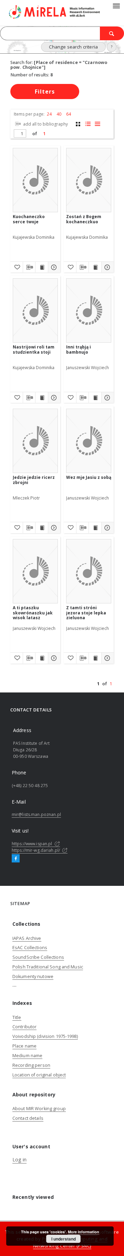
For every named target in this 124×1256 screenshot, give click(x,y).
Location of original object (39, 1075)
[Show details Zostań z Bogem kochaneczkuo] (107, 267)
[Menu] (116, 5)
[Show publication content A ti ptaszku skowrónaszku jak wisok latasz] (41, 658)
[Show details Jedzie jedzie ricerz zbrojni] (53, 527)
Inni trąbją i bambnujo (78, 349)
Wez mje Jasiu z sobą (88, 477)
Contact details (27, 1118)
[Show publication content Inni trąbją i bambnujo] (95, 397)
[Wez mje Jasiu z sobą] (88, 441)
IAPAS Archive (26, 938)
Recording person (31, 1065)
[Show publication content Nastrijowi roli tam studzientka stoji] (41, 397)
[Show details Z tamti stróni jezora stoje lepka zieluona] (107, 658)
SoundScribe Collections (38, 957)
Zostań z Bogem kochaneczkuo (83, 219)
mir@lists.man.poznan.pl (36, 814)
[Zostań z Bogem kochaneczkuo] (88, 180)
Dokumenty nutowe (32, 976)
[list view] (97, 124)
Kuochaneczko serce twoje (29, 219)
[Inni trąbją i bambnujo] (88, 310)
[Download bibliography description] (29, 267)
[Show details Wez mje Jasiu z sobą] (107, 527)
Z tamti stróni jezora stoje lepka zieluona (86, 612)
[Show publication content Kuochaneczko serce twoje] (41, 267)
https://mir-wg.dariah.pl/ (36, 850)
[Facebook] (16, 859)
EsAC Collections (29, 948)
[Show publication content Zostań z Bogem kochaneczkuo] (95, 267)
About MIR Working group (39, 1109)
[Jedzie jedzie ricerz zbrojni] (35, 441)
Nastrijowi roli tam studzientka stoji (33, 349)
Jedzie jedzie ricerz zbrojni (34, 479)
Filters (45, 91)
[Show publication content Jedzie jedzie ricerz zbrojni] (41, 527)
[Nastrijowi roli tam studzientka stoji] (35, 310)
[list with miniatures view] (87, 124)
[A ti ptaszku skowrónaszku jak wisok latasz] (35, 571)
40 (58, 114)
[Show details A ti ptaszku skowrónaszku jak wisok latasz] (53, 658)
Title (16, 1017)
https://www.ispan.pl (32, 844)
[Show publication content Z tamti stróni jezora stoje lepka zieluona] (95, 658)
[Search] (112, 33)
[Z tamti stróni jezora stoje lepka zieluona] (88, 571)
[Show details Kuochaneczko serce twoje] (53, 267)
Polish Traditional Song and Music (47, 967)
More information (83, 1231)
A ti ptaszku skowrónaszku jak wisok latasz (33, 612)
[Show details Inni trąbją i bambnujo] (107, 397)
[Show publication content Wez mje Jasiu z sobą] (95, 527)
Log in (19, 1159)
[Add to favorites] (16, 267)
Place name (24, 1046)
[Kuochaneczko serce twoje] (35, 180)
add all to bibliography (45, 124)
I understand (63, 1239)
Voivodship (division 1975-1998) (45, 1036)
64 (68, 114)
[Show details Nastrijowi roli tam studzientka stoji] (53, 397)
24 (49, 114)
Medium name (27, 1056)
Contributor (24, 1027)
